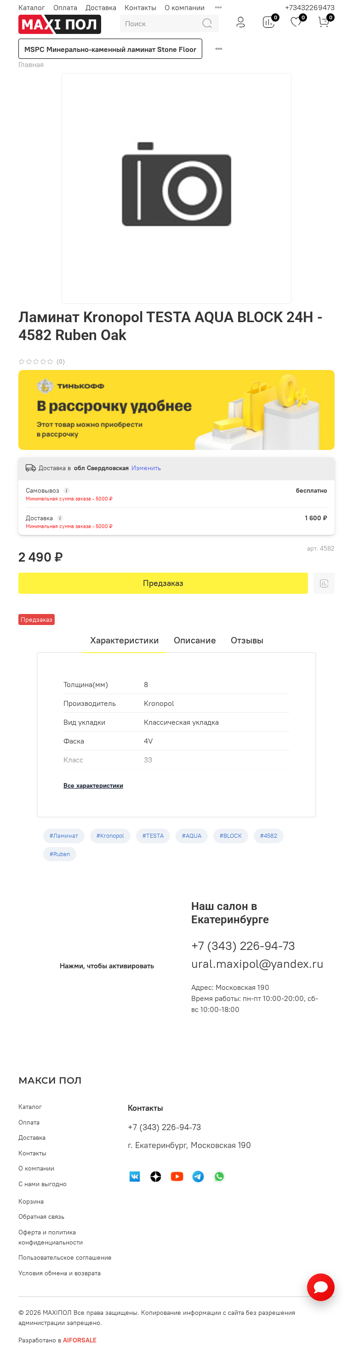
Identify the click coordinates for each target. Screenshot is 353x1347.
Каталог (31, 7)
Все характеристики (93, 785)
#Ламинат (64, 835)
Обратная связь (41, 1216)
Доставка (100, 7)
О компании (185, 7)
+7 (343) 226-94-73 (243, 945)
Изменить (146, 468)
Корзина (31, 1201)
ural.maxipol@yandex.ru (257, 963)
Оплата (65, 7)
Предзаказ (163, 583)
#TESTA (153, 835)
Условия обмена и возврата (59, 1273)
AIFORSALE (80, 1340)
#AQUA (191, 835)
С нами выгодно (42, 1184)
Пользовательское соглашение (65, 1257)
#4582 (268, 835)
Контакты (140, 7)
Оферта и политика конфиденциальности (50, 1237)
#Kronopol (110, 835)
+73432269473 (310, 7)
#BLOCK (231, 835)
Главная (31, 64)
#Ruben (60, 854)
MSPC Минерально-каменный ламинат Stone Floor (110, 49)
